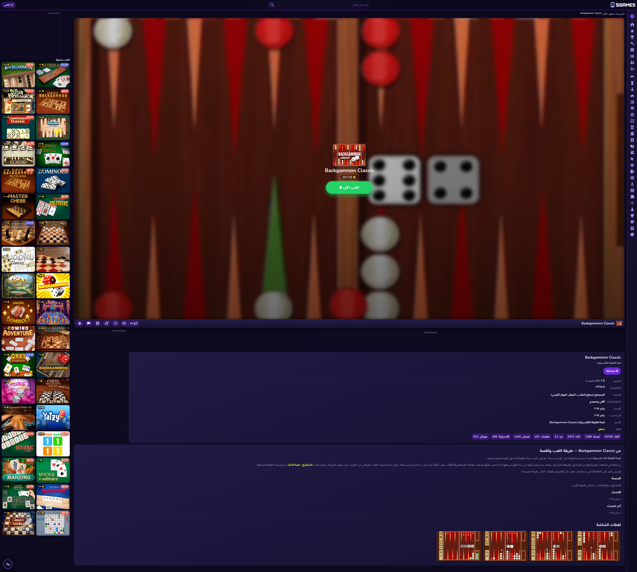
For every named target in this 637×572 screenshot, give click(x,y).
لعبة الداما (294, 465)
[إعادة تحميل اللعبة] (106, 323)
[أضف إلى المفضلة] (115, 323)
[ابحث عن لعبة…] (272, 5)
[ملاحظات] (89, 323)
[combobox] (318, 5)
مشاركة (611, 371)
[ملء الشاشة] (80, 323)
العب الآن (351, 187)
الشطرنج (307, 465)
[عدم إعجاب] (124, 323)
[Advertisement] (376, 341)
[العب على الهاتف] (97, 323)
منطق (601, 429)
